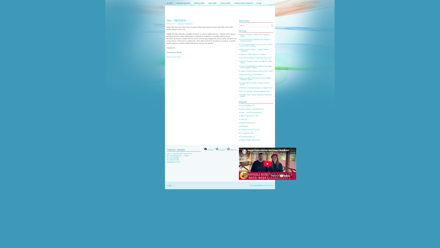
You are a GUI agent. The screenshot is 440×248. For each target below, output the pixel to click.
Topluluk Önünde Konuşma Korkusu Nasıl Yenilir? (256, 71)
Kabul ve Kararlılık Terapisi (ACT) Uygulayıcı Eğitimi (255, 35)
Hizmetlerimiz (212, 3)
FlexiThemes (269, 185)
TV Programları (245, 133)
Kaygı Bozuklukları (246, 123)
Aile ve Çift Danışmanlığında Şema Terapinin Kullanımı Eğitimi (255, 40)
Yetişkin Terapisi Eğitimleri (249, 140)
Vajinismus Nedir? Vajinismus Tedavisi (253, 54)
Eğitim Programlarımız (247, 116)
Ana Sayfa (170, 3)
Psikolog (243, 126)
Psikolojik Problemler (183, 3)
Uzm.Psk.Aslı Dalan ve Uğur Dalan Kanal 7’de (255, 58)
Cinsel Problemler (246, 105)
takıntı (179, 57)
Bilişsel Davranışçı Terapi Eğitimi (251, 74)
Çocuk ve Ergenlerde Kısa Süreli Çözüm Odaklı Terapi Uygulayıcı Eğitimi (256, 67)
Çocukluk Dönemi (199, 3)
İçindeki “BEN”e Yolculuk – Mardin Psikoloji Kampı (254, 83)
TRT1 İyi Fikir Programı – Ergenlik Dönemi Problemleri (254, 50)
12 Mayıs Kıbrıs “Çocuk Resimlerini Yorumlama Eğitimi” (256, 95)
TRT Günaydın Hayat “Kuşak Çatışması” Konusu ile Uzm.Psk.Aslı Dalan (256, 45)
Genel (242, 119)
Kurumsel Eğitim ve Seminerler (243, 3)
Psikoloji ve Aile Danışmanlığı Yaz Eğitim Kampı (256, 88)
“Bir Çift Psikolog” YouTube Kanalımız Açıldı (255, 91)
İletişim (259, 3)
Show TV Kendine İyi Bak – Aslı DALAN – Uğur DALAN (256, 62)
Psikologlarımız (225, 3)
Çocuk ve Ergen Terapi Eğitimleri (251, 109)
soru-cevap (173, 57)
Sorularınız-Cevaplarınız (185, 24)
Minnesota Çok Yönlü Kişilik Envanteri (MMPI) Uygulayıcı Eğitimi (255, 78)
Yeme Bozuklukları (246, 136)
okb (168, 57)
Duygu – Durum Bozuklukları (249, 112)
